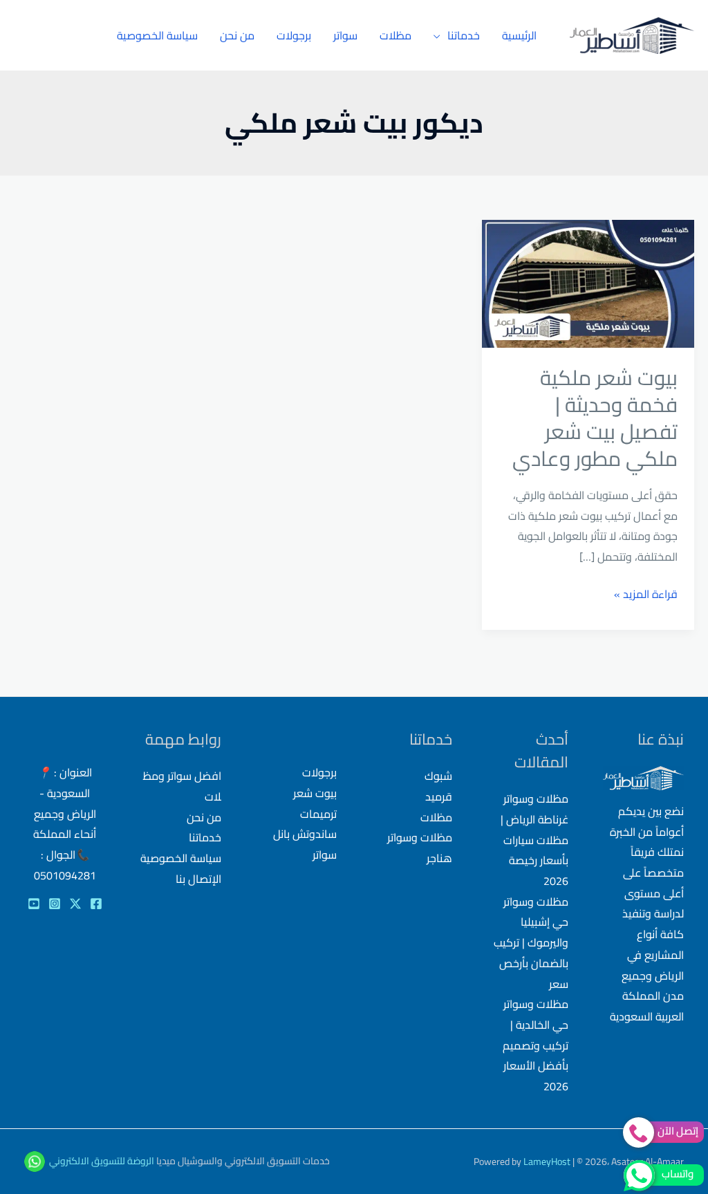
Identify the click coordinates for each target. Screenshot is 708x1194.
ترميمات (318, 813)
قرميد (438, 796)
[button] (53, 35)
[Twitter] (75, 903)
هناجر (439, 858)
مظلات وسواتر (419, 837)
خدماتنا (463, 35)
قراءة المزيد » (646, 594)
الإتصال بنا (198, 878)
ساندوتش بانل (305, 833)
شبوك (438, 775)
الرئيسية (519, 35)
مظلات (395, 35)
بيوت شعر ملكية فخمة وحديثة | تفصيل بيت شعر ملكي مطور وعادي (595, 418)
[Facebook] (96, 903)
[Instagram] (54, 903)
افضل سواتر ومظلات (182, 786)
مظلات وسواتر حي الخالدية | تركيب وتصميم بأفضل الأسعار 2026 (535, 1045)
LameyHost (546, 1161)
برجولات (294, 35)
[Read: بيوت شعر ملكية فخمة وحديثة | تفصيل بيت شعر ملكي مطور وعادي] (588, 282)
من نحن (237, 35)
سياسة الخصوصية (157, 35)
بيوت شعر (315, 793)
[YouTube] (34, 903)
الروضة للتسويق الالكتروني (101, 1160)
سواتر (345, 35)
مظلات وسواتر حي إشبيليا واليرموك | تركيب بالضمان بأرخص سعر (531, 942)
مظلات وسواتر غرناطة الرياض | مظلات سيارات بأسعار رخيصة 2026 (534, 839)
